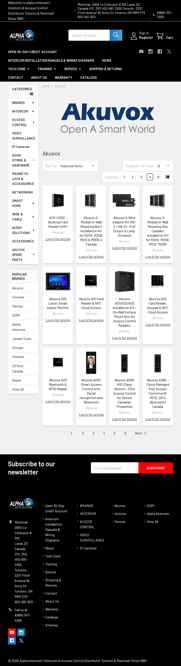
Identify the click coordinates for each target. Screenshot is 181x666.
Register (146, 37)
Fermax (17, 306)
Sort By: (51, 166)
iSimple (17, 347)
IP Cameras (21, 147)
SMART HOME (17, 203)
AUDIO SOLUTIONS (21, 230)
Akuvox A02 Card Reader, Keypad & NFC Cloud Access (157, 305)
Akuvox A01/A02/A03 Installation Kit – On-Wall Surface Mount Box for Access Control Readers (124, 312)
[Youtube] (141, 52)
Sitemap (51, 625)
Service (70, 69)
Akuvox (17, 288)
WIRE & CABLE (17, 216)
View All (18, 389)
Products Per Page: (140, 166)
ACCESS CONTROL (19, 122)
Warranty (63, 77)
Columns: (112, 177)
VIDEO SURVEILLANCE (23, 135)
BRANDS (18, 103)
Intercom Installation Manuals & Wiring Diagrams (51, 60)
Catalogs (88, 77)
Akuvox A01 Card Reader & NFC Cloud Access (91, 303)
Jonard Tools (21, 338)
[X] (169, 52)
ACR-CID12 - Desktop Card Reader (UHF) (58, 221)
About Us (39, 77)
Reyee (16, 380)
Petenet (18, 357)
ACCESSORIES (23, 241)
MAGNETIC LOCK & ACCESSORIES (23, 179)
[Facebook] (160, 52)
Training (45, 69)
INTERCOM (20, 111)
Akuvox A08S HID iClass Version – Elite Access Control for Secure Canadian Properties (124, 393)
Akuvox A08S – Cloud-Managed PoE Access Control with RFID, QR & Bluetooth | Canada (158, 393)
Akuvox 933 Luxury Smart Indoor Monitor (58, 303)
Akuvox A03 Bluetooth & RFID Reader (58, 384)
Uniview (18, 297)
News (106, 60)
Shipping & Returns (105, 69)
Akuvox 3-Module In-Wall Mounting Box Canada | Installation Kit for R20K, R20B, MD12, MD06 (158, 230)
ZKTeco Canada (18, 368)
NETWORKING (22, 192)
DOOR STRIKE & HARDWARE (21, 160)
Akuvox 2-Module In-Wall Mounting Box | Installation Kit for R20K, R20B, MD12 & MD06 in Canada (91, 230)
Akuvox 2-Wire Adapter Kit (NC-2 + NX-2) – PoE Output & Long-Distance (124, 226)
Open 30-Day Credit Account (32, 52)
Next (139, 433)
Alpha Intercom (19, 327)
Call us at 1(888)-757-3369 (22, 615)
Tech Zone (17, 69)
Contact (15, 77)
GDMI (16, 315)
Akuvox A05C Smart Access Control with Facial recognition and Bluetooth (91, 391)
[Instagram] (151, 52)
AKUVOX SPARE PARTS (18, 255)
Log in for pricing (57, 239)
